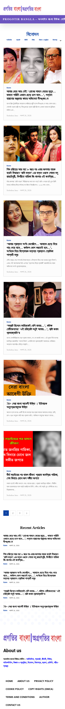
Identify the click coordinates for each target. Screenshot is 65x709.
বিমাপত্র (55, 40)
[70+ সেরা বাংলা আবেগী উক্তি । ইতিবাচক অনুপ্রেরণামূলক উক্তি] (32, 378)
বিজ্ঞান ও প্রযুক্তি (43, 40)
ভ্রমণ (44, 662)
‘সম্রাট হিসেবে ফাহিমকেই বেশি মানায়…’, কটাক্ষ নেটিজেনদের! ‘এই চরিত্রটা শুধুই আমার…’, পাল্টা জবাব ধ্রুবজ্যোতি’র (32, 329)
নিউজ (33, 40)
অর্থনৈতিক (9, 40)
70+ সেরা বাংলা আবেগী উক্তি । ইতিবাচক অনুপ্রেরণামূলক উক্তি (27, 405)
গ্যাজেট (18, 40)
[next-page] (27, 513)
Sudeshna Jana (12, 116)
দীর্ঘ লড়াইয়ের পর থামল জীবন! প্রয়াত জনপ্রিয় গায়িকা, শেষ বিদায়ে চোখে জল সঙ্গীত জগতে (32, 476)
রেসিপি (50, 662)
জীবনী (26, 40)
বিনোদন (9, 88)
